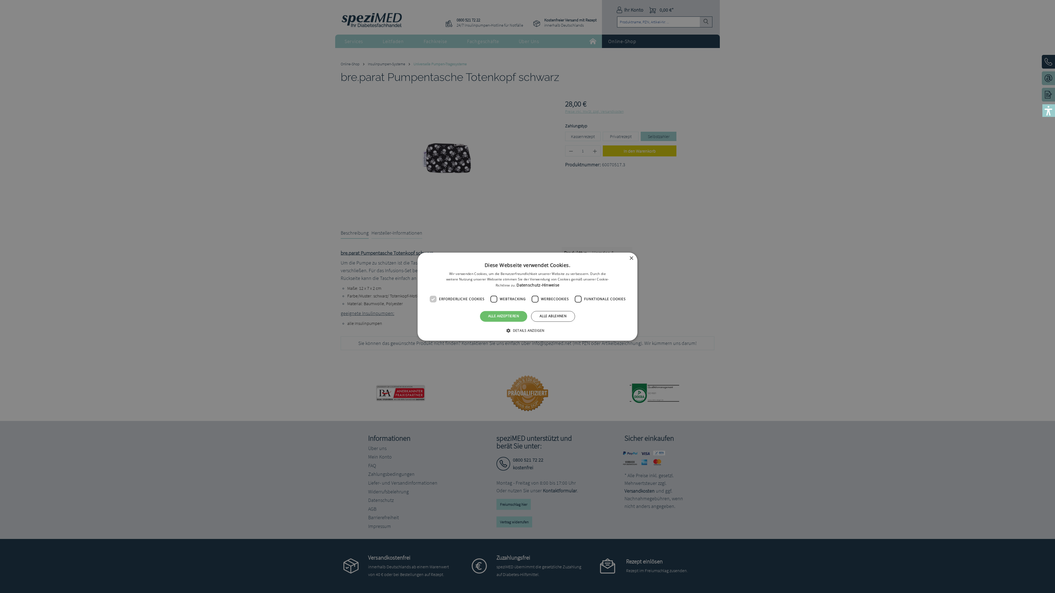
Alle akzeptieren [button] (503, 316)
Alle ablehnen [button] (553, 316)
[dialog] (527, 296)
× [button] (631, 258)
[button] (527, 330)
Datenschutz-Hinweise (538, 285)
